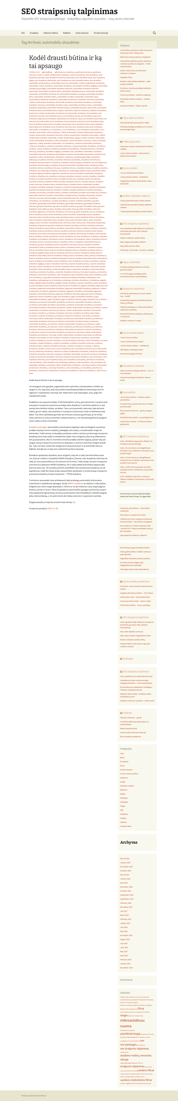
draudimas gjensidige (82, 157)
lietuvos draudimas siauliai (85, 253)
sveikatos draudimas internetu (82, 343)
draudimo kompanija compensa (50, 187)
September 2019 (126, 899)
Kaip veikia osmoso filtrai (130, 246)
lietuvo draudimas (93, 239)
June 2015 (124, 947)
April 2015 (124, 955)
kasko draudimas (55, 214)
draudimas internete (46, 160)
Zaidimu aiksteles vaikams (136, 195)
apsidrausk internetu (83, 72)
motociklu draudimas (88, 272)
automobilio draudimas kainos (73, 91)
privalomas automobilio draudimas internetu (83, 302)
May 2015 (123, 951)
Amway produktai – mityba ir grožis (134, 106)
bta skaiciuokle (43, 121)
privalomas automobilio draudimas (51, 302)
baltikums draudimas (98, 110)
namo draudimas (63, 274)
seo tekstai (123, 1052)
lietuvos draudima (45, 242)
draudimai (55, 149)
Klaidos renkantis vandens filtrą (132, 238)
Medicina (123, 790)
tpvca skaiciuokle (99, 348)
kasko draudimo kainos (79, 220)
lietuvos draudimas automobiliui (81, 242)
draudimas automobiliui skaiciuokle (79, 154)
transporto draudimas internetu (41, 354)
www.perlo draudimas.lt (69, 370)
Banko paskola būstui (128, 728)
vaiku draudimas (83, 362)
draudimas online (98, 170)
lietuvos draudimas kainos (49, 247)
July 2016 (123, 927)
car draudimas (55, 129)
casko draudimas (53, 132)
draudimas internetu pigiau (71, 162)
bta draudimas (92, 113)
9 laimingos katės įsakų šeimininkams (134, 569)
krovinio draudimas (66, 236)
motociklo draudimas (46, 272)
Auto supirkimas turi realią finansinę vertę (136, 676)
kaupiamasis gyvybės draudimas (50, 225)
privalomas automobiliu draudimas (79, 305)
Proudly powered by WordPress (33, 1095)
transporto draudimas (97, 351)
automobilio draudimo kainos (45, 97)
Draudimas (34, 33)
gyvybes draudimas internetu (64, 206)
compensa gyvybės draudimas (84, 146)
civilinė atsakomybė (68, 132)
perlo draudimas (37, 285)
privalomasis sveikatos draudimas (87, 329)
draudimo (92, 176)
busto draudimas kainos (38, 124)
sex (128, 1052)
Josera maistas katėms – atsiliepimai (134, 345)
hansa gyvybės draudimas (82, 209)
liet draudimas (79, 239)
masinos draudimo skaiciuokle (87, 266)
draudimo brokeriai (36, 181)
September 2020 (126, 895)
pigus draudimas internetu (72, 299)
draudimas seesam (68, 173)
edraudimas (33, 201)
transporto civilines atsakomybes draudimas (71, 351)
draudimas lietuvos (68, 168)
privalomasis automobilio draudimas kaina (71, 321)
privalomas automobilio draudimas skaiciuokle (47, 305)
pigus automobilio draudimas (82, 296)
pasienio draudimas (85, 283)
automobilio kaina (91, 97)
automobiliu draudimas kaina (57, 105)
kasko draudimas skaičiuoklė (40, 220)
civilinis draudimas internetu (80, 140)
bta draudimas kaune (89, 116)
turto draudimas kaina (54, 359)
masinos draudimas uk (45, 266)
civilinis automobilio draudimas (41, 140)
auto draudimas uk (64, 80)
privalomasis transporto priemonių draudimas (47, 332)
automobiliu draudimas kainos (80, 105)
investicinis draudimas (55, 212)
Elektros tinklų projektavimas (129, 1009)
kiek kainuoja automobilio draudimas (61, 233)
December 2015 (126, 935)
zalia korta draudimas (87, 370)
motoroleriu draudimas (47, 274)
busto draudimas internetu (74, 121)
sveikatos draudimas (61, 343)
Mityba (122, 794)
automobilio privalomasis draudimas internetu (76, 99)
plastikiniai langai (130, 1033)
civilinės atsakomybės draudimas (90, 132)
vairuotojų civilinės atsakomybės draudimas (64, 365)
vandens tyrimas (142, 1083)
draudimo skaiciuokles (55, 195)
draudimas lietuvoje (52, 168)
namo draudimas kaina (79, 274)
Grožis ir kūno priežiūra (129, 773)
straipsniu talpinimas (132, 1066)
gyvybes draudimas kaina (87, 206)
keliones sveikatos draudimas (86, 228)
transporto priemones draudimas (94, 354)
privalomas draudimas (37, 313)
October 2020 (125, 891)
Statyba (123, 818)
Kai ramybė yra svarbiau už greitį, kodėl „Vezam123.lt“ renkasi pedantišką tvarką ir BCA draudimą (136, 528)
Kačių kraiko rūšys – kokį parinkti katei (135, 597)
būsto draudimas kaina (94, 121)
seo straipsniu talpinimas (134, 1048)
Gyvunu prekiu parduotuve (136, 581)
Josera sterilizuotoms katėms (132, 173)
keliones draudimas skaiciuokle (62, 228)
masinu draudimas (45, 269)
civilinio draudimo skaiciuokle (93, 138)
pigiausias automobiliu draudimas (78, 288)
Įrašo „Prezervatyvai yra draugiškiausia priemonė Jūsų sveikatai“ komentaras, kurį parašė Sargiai (137, 451)
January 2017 (125, 923)
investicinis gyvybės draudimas (77, 212)
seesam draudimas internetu (73, 340)
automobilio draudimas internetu (59, 88)
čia (74, 502)
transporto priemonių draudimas (76, 357)
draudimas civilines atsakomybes (42, 157)
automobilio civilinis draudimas (41, 86)
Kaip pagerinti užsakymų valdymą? (133, 535)
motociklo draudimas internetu (67, 272)
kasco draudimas (35, 214)
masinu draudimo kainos (62, 269)
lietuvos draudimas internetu (65, 244)
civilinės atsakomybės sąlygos (69, 138)
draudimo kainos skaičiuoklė (80, 184)
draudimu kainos (71, 195)
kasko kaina (76, 222)
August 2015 (125, 939)
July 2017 (123, 911)
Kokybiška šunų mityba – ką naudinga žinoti (137, 417)
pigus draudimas (54, 299)
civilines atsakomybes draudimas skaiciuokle (80, 135)
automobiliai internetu (59, 83)
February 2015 (125, 959)
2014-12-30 (53, 508)
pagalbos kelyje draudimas (66, 283)
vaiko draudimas (35, 362)
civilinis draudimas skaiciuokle (49, 143)
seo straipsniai (141, 1045)
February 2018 (125, 903)
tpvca (54, 348)
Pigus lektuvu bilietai (133, 117)
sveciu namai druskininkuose (128, 1071)
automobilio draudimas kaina (50, 91)
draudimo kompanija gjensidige (75, 187)
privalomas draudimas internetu (59, 313)
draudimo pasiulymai (77, 190)
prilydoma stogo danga (126, 1037)
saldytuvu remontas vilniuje (141, 1037)
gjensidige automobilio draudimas (51, 203)
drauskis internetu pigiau (46, 198)
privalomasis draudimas (82, 327)
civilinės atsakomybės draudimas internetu (45, 135)
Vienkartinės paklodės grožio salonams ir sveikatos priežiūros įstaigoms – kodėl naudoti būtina (136, 64)
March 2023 (124, 875)
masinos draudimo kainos (65, 266)
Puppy (122, 806)
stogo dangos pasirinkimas (135, 1063)
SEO (23, 33)
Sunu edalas (129, 392)
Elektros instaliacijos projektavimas (130, 1005)
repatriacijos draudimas (79, 337)
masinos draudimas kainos (79, 264)
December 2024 (126, 866)
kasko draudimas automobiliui (74, 214)
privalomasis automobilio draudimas (78, 318)
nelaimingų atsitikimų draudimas (75, 280)
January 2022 (125, 879)
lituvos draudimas (36, 261)
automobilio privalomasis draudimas (43, 99)
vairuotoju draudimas (56, 368)
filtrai (141, 1008)
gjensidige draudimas (74, 203)
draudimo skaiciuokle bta (88, 192)
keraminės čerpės (144, 1012)
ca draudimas (44, 129)
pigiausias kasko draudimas (91, 294)
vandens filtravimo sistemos (144, 1074)
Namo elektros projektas (127, 1030)
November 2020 (126, 887)
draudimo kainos (62, 184)
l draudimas (94, 236)
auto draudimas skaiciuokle (45, 80)
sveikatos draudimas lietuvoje (54, 346)
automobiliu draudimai (64, 102)
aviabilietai (123, 1000)
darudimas (101, 146)
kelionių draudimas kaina (86, 231)
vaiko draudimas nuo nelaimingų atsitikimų (59, 362)
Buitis (122, 757)
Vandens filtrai (125, 826)
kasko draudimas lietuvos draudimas (89, 217)
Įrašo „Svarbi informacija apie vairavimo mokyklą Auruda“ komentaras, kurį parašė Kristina (136, 470)
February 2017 (125, 919)
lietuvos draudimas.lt (98, 255)
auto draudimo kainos (80, 80)
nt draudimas (94, 280)
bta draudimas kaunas (71, 116)
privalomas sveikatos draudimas (41, 316)
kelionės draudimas (71, 225)
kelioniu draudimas (45, 231)
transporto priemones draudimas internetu (46, 357)
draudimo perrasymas (37, 192)
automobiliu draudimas (82, 102)
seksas (138, 1041)
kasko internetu (64, 222)
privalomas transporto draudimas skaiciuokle (72, 316)
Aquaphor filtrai (126, 77)
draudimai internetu (87, 149)
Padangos (128, 658)
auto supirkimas (144, 997)
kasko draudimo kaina (60, 220)
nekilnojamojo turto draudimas (50, 280)
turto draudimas (96, 357)
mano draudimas (60, 261)
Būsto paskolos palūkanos (130, 736)
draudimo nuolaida (61, 190)
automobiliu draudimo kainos (58, 108)
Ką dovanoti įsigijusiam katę (131, 353)
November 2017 (126, 907)
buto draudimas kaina (81, 127)
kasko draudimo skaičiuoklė (46, 222)
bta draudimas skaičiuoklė (55, 118)
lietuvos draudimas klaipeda (61, 250)
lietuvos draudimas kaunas (91, 247)
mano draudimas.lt (75, 261)
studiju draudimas (45, 343)
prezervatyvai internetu (147, 1034)
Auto (122, 753)
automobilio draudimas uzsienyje (72, 94)
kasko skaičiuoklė (88, 222)
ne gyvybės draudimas (51, 277)
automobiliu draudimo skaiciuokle (83, 108)
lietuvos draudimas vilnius (79, 255)
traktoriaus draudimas (44, 351)
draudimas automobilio (84, 151)
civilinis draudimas (61, 140)
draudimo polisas (54, 192)
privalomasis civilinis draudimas (60, 327)
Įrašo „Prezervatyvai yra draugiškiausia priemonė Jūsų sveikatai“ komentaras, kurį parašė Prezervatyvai (137, 460)
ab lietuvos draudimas (65, 72)
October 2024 (125, 870)
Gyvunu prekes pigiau (133, 332)
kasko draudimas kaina (46, 217)
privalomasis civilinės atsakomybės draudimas (66, 324)
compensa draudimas (37, 146)
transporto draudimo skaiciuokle (67, 354)
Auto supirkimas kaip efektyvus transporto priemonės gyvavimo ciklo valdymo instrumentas (137, 231)
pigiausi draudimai (88, 285)
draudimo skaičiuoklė (70, 192)
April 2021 (124, 883)
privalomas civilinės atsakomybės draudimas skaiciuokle (79, 310)
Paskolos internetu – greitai (131, 717)
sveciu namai (148, 1067)
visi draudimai (85, 368)
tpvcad (32, 351)
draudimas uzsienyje (57, 176)
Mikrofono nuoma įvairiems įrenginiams (135, 57)
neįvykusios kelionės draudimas (73, 277)
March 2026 (124, 858)
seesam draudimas (53, 340)
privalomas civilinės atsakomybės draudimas (74, 307)
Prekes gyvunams (131, 141)
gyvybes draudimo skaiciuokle (59, 209)
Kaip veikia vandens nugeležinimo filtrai (135, 635)
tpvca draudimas (63, 348)
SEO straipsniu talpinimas (136, 223)
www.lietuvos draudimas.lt (48, 370)
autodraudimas (44, 83)
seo (142, 1040)
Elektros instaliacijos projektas (129, 1002)
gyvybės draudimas (44, 206)
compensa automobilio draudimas (88, 143)
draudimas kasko (96, 165)
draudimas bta (99, 154)
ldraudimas (53, 239)
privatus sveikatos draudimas (58, 337)
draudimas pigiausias (51, 173)
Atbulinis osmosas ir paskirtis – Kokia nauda (137, 700)
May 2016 (123, 931)
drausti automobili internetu (68, 198)
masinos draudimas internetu (56, 264)
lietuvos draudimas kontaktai (84, 250)
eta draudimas (44, 201)
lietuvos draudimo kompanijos (55, 258)
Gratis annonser (82, 33)
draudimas (41, 151)
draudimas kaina (82, 165)
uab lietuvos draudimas (95, 359)
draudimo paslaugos (94, 190)
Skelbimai (66, 33)
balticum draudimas (81, 110)
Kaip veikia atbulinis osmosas (131, 631)
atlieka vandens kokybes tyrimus (130, 997)
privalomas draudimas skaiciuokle (86, 313)
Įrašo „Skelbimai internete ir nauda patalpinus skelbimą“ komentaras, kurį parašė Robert (137, 479)
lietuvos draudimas (60, 242)
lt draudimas (48, 261)
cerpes (152, 1000)
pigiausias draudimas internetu (68, 294)
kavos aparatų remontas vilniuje (129, 1012)
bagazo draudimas (65, 110)
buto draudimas (45, 127)
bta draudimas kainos (54, 116)
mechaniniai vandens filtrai (135, 1016)
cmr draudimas (68, 143)
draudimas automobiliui (56, 154)
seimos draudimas (92, 340)
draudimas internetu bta (90, 160)
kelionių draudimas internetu (65, 231)
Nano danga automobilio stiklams (133, 242)
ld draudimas (43, 239)
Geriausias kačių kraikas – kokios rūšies (135, 601)
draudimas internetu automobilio (67, 160)
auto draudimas (92, 75)
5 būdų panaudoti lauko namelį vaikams (135, 200)
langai (123, 1015)
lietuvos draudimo (36, 258)
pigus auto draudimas (61, 296)
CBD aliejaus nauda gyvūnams (131, 349)
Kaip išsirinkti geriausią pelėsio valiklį (134, 122)
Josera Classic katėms (129, 337)
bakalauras (130, 1000)
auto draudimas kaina (83, 77)
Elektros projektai (146, 1005)
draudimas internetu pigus (39, 165)
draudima (46, 149)
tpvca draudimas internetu (81, 348)
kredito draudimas (50, 236)
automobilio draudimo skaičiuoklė (70, 97)
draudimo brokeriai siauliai (55, 181)
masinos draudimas (91, 261)
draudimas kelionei (36, 168)
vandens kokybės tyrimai (137, 1077)
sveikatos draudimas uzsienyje (79, 346)
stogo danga (123, 1063)
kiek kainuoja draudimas (85, 233)
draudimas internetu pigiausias (95, 162)
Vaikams (123, 822)
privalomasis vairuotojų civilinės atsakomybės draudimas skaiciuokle (65, 335)
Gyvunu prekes (130, 168)
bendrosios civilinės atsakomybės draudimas (46, 113)
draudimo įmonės (88, 181)
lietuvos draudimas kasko (70, 247)
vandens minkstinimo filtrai (136, 1080)
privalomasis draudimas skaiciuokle (59, 329)
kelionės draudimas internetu (91, 225)
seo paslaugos (128, 1044)
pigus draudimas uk (90, 299)
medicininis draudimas (81, 269)
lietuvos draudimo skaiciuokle (80, 258)
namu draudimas (95, 274)
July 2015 (123, 943)
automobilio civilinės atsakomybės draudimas (86, 83)
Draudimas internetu (133, 365)
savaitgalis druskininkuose (128, 1041)
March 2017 (124, 915)
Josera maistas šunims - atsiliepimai (134, 177)
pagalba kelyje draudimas (45, 283)
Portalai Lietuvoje (101, 33)
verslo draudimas (72, 368)
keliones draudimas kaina (39, 228)
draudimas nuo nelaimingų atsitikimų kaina (74, 170)
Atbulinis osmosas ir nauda (130, 320)
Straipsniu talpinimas (134, 288)
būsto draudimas (56, 121)
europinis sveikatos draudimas (80, 201)
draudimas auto (68, 151)
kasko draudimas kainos (65, 217)
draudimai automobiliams (69, 149)
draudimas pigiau (35, 173)
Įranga (122, 782)
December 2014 (126, 967)
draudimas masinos (99, 168)
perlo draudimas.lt (73, 285)
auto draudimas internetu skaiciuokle (60, 77)
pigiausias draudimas (57, 291)
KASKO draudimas (76, 483)
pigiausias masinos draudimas (40, 296)
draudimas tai (43, 176)
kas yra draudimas (97, 212)
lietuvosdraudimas (100, 258)
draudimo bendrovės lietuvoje (88, 179)
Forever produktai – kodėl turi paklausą (135, 95)
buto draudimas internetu (62, 127)
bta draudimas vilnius (74, 118)
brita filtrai (146, 1000)
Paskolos (127, 712)
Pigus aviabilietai (131, 262)
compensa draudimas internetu (59, 146)
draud (39, 149)
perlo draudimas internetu (55, 285)
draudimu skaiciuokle (86, 195)
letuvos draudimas (66, 239)
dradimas (32, 149)
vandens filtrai (145, 1070)
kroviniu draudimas (81, 236)
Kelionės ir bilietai (51, 33)
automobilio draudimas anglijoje (85, 86)
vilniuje (149, 1083)
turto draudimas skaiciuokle (74, 359)
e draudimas (93, 198)
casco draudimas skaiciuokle (87, 129)
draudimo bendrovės (68, 179)
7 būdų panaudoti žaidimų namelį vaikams (136, 211)
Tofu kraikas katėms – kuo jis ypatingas (135, 605)
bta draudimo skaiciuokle (93, 118)
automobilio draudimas (63, 86)
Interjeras (124, 778)
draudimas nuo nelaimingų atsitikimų (43, 170)
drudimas (83, 198)
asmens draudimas (77, 75)
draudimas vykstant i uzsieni (77, 176)
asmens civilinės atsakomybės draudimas (53, 75)
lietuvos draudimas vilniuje (57, 255)
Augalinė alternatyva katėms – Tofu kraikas (136, 593)
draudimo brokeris (73, 181)
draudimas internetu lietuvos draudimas (44, 162)
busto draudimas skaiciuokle (60, 124)
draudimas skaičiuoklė (84, 173)
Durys (122, 765)
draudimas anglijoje (53, 151)
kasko (45, 214)
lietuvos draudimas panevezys (62, 253)
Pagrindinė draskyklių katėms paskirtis (135, 558)
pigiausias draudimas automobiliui (80, 291)
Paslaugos (124, 802)
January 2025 (125, 862)
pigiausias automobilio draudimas (51, 288)
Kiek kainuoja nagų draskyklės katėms (135, 547)
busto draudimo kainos (81, 124)
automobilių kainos (50, 110)
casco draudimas (68, 129)
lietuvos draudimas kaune (39, 250)
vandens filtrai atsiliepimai (128, 1074)
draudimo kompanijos (97, 187)
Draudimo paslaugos (38, 427)
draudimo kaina (49, 184)
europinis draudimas (59, 201)
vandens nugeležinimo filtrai (128, 1083)
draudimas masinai (84, 168)
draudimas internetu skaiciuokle (62, 165)
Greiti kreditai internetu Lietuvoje (133, 732)
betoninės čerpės (138, 1000)
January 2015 (125, 963)
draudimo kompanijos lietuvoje (41, 190)
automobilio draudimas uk (49, 94)
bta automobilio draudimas (75, 113)
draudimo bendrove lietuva (48, 179)
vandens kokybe (125, 1077)
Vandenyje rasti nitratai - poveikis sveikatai (137, 250)
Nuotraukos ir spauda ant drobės (133, 515)
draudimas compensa (64, 157)
